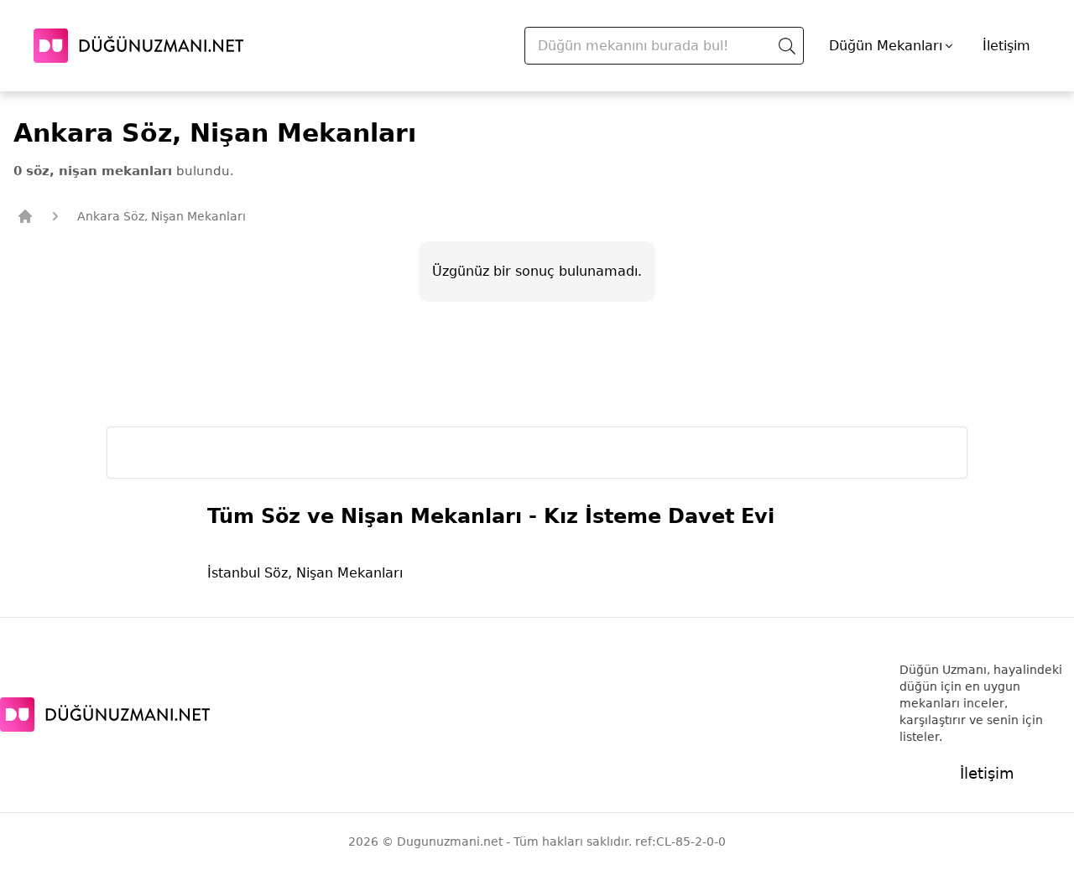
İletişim (1006, 46)
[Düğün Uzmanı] (138, 45)
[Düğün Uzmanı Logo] (105, 714)
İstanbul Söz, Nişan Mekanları (305, 573)
